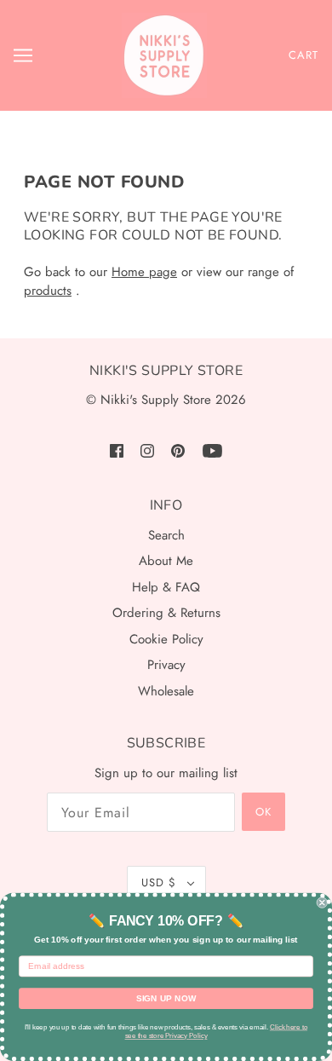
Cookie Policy (166, 639)
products (48, 290)
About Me (166, 560)
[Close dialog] (322, 902)
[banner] (164, 55)
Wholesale (166, 691)
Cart (303, 55)
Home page (144, 271)
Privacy (166, 664)
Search (166, 535)
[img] (116, 450)
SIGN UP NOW (166, 998)
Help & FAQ (166, 587)
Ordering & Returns (166, 612)
